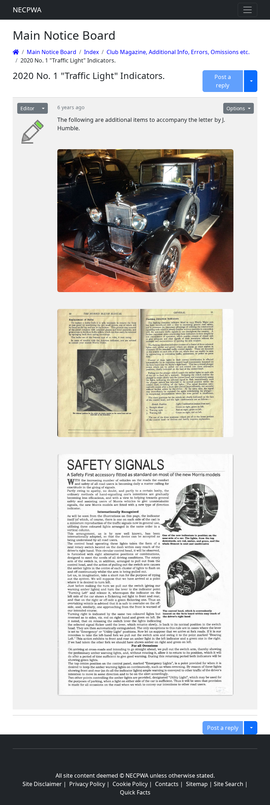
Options (236, 108)
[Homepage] (16, 52)
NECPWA (27, 9)
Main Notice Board (51, 52)
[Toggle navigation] (247, 10)
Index (91, 52)
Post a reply (222, 81)
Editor (27, 108)
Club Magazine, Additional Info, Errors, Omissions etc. (178, 52)
